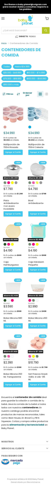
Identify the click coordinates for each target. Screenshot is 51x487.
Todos (6, 66)
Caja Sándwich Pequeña (36, 263)
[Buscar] (46, 30)
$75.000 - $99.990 (12, 78)
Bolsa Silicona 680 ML (13, 319)
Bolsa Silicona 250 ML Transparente (13, 375)
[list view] (46, 94)
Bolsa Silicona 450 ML (37, 319)
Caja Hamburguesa (11, 263)
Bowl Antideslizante (35, 202)
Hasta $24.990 (22, 66)
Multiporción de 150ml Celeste (36, 146)
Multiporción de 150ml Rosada (12, 146)
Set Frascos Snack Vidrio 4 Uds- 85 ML (37, 376)
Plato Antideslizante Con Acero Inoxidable (11, 204)
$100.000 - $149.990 (36, 78)
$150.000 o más (11, 84)
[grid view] (40, 94)
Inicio (4, 43)
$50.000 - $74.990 (36, 72)
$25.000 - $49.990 (12, 72)
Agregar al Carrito (13, 152)
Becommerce (33, 482)
